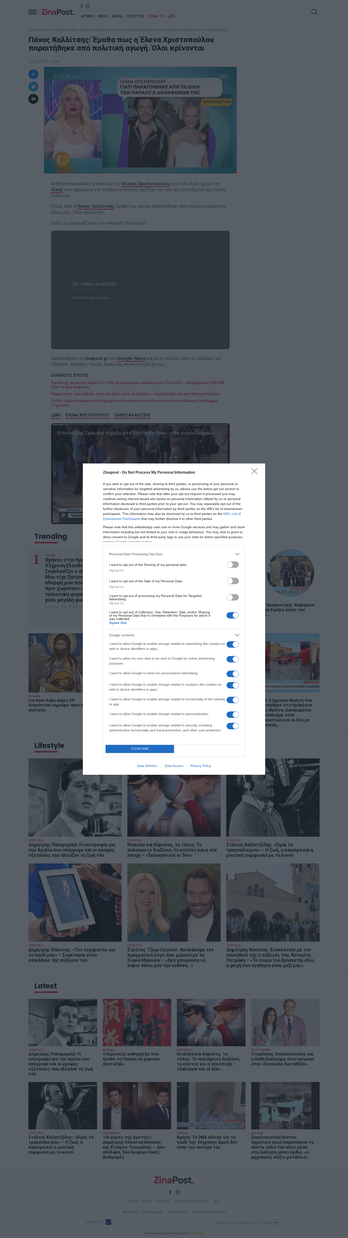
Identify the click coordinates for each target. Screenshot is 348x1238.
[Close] (255, 472)
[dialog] (174, 619)
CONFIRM (140, 749)
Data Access (174, 766)
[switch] (233, 564)
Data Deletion (147, 766)
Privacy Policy (201, 766)
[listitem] (174, 554)
